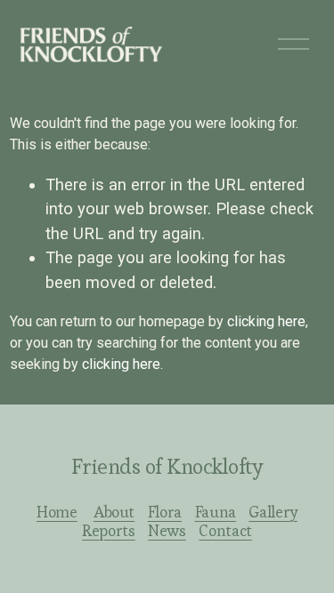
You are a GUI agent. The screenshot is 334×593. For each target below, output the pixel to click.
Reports (108, 531)
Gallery (272, 512)
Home (57, 512)
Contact (225, 531)
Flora (165, 512)
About (114, 512)
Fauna (215, 512)
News (167, 531)
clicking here (266, 321)
